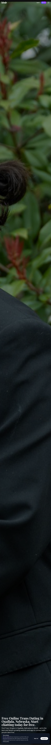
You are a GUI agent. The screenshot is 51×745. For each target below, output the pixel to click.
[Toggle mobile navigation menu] (48, 2)
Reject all (36, 738)
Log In (38, 2)
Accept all (44, 738)
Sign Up (43, 2)
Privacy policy (6, 741)
